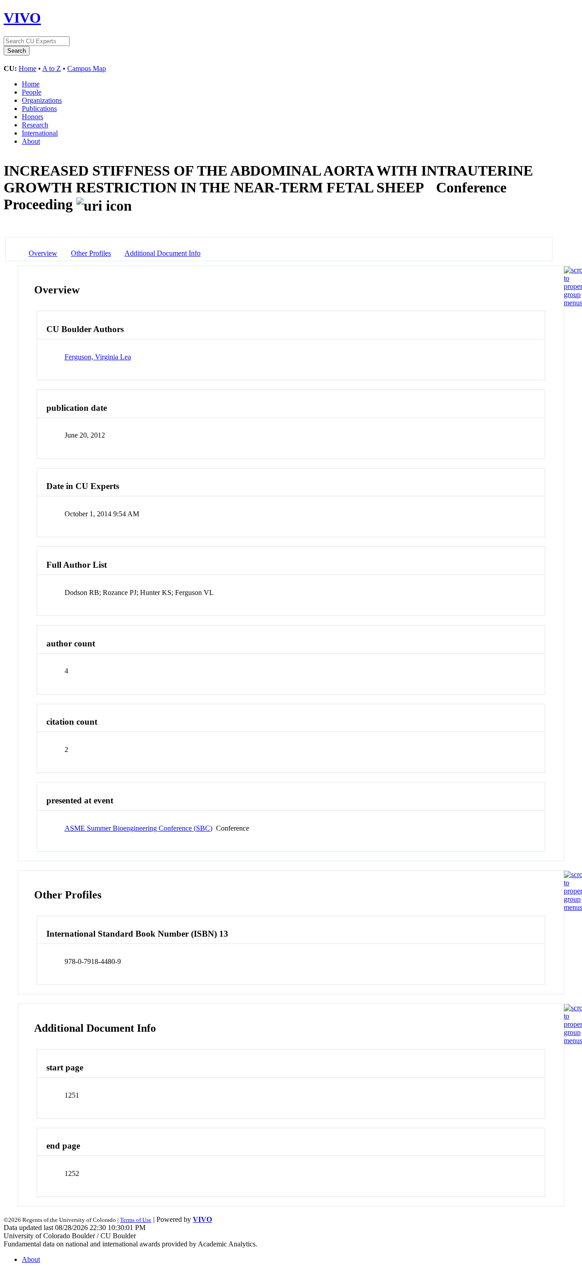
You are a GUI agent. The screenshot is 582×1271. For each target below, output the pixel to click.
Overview (43, 253)
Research (35, 125)
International (40, 133)
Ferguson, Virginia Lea (98, 357)
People (31, 92)
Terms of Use (135, 1219)
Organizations (42, 100)
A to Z (51, 68)
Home (27, 68)
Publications (39, 108)
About (31, 141)
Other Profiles (91, 253)
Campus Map (86, 68)
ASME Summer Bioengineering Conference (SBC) (138, 828)
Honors (32, 117)
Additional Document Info (163, 253)
